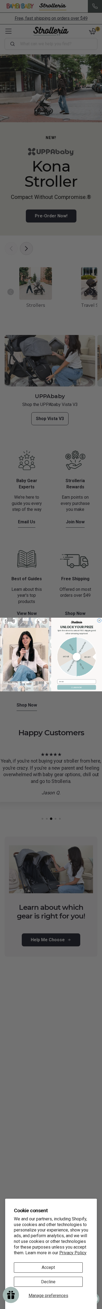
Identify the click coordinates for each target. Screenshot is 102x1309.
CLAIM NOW (76, 687)
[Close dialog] (99, 620)
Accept (48, 1267)
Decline (48, 1281)
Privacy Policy (72, 1252)
